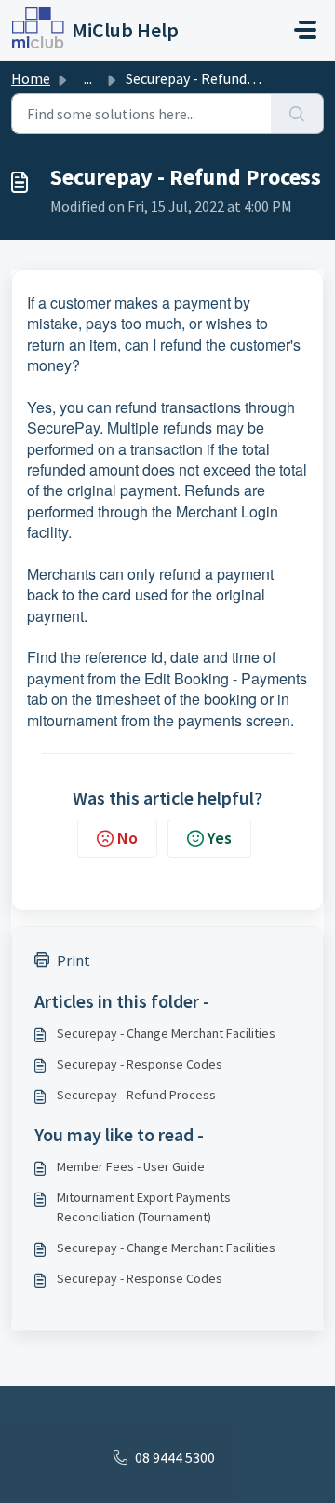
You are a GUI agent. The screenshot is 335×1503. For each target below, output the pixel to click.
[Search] (297, 113)
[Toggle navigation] (305, 30)
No (127, 837)
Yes (220, 837)
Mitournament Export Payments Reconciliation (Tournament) (144, 1207)
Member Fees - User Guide (131, 1166)
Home (30, 78)
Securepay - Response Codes (139, 1063)
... (88, 78)
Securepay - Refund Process (136, 1094)
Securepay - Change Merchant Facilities (166, 1033)
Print (73, 960)
